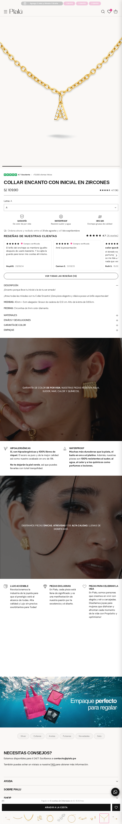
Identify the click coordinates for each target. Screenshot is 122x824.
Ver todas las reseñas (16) (61, 276)
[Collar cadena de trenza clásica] (18, 818)
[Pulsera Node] (82, 818)
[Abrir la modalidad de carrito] (115, 11)
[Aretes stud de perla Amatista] (115, 818)
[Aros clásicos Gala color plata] (61, 818)
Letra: (8, 201)
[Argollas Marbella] (39, 818)
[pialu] (16, 11)
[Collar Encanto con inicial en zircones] (104, 818)
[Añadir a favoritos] (116, 807)
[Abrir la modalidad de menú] (5, 11)
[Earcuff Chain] (93, 818)
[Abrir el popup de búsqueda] (103, 11)
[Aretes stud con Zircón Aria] (7, 818)
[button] (27, 255)
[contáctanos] (115, 792)
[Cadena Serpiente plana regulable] (28, 818)
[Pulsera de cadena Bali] (50, 818)
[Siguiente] (116, 255)
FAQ (53, 764)
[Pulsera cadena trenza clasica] (72, 818)
